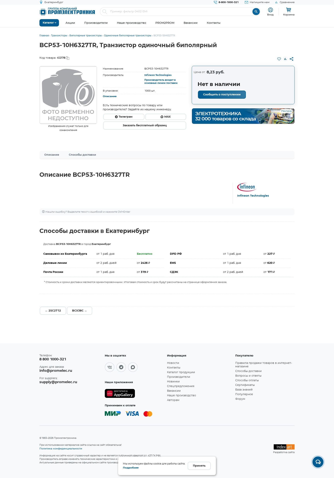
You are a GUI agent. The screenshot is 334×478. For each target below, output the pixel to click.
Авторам (173, 400)
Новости (173, 363)
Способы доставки (82, 155)
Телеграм (125, 116)
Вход (270, 14)
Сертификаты (245, 385)
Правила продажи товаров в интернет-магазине (263, 365)
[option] (68, 95)
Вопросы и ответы (248, 375)
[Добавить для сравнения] (285, 59)
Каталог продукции (181, 372)
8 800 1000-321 (52, 359)
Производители (178, 377)
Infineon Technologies (157, 75)
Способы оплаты (247, 380)
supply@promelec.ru (58, 382)
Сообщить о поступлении (222, 94)
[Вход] (270, 10)
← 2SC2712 (53, 310)
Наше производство (181, 395)
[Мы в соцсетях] (109, 367)
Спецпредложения (180, 386)
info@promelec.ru (55, 371)
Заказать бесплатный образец (145, 125)
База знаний (244, 389)
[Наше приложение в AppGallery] (134, 393)
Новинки (173, 381)
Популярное (244, 394)
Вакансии (174, 391)
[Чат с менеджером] (318, 462)
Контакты (173, 367)
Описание (110, 96)
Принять (199, 465)
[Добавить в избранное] (279, 59)
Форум (240, 399)
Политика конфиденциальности (60, 448)
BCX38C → (79, 310)
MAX (167, 116)
